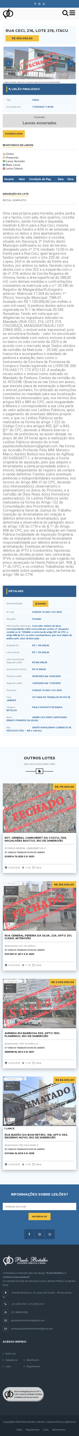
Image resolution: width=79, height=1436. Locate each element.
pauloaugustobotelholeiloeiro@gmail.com (32, 1328)
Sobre (19, 1430)
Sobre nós (10, 1353)
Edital (38, 867)
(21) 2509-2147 (36, 1303)
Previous (8, 63)
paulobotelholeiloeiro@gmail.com (28, 1320)
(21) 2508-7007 (19, 1303)
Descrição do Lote (15, 193)
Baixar (41, 603)
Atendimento (32, 1359)
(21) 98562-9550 (19, 1312)
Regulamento (33, 1366)
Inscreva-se (39, 1216)
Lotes (8, 1366)
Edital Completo (14, 200)
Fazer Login (14, 133)
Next (71, 63)
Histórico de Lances (19, 145)
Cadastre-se (11, 1359)
